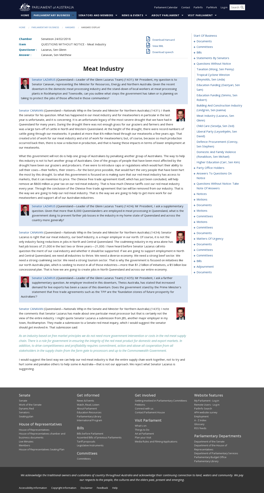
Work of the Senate (30, 404)
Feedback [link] (102, 488)
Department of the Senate (209, 441)
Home (25, 15)
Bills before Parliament (90, 433)
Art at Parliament (144, 433)
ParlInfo (198, 7)
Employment (201, 416)
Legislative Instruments (90, 445)
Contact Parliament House (150, 412)
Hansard (70, 27)
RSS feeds (200, 428)
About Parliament (165, 15)
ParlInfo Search (203, 408)
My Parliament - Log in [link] (206, 400)
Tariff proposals (86, 441)
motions (202, 199)
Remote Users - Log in (207, 404)
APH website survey (205, 412)
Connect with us (144, 408)
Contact (185, 7)
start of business (205, 35)
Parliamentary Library (89, 416)
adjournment (205, 266)
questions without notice (214, 63)
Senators (24, 412)
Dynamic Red (26, 408)
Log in (224, 7)
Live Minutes (26, 441)
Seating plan (26, 416)
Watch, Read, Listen (88, 404)
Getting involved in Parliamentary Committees (161, 400)
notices (202, 194)
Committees (84, 458)
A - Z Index (200, 420)
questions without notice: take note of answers (218, 186)
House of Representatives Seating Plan (41, 449)
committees (205, 47)
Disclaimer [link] (87, 488)
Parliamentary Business (52, 15)
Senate (23, 400)
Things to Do (142, 429)
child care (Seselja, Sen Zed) (215, 126)
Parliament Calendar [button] (166, 7)
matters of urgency (210, 238)
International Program (89, 420)
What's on (140, 425)
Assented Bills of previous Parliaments (99, 437)
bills (199, 52)
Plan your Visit (143, 437)
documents (204, 41)
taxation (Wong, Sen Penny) (215, 69)
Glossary (199, 424)
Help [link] (115, 488)
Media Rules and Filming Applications (156, 441)
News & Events (132, 15)
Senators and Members (95, 15)
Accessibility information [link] (33, 488)
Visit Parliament (200, 15)
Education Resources (89, 412)
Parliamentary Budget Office (210, 457)
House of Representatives (34, 429)
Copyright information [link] (63, 488)
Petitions (140, 404)
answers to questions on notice (214, 175)
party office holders (210, 168)
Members (24, 445)
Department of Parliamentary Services (216, 453)
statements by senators (213, 58)
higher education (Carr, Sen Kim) (218, 162)
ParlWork (211, 7)
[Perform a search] (242, 7)
